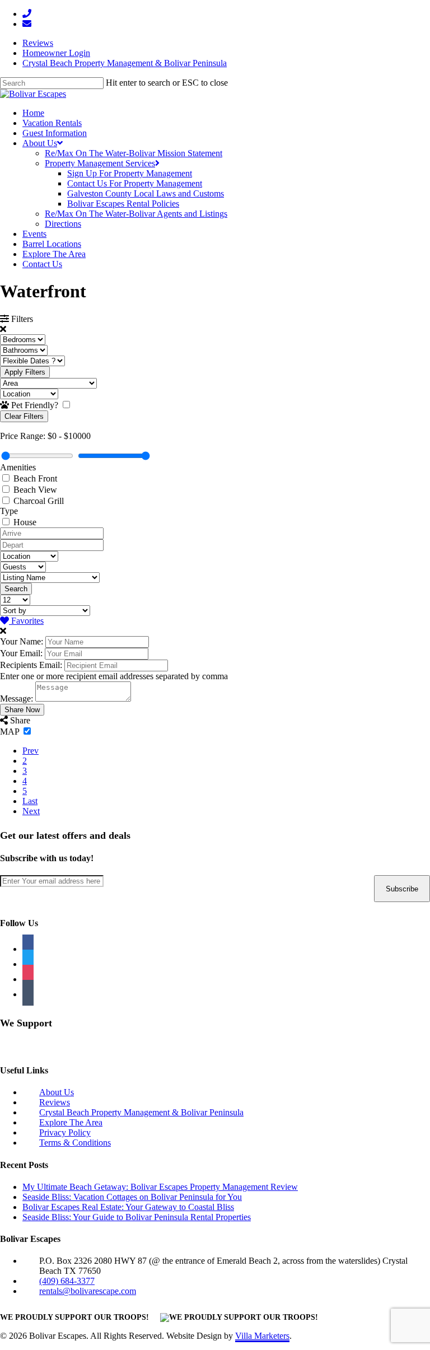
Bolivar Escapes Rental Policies (123, 203)
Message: (16, 698)
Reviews (37, 43)
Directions (63, 223)
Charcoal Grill (38, 501)
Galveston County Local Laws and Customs (145, 193)
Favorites (26, 620)
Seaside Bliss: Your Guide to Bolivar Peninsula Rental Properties (136, 1217)
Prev (30, 750)
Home (33, 113)
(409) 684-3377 (67, 1281)
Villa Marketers (262, 1335)
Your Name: (21, 641)
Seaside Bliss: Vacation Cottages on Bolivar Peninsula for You (132, 1197)
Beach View (35, 489)
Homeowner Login (56, 53)
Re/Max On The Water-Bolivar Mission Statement (133, 153)
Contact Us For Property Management (134, 183)
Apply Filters (24, 372)
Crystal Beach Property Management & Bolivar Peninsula (124, 63)
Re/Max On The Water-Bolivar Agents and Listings (136, 213)
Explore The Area (54, 254)
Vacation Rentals (52, 123)
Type (9, 511)
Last (30, 801)
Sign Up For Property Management (129, 173)
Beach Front (35, 478)
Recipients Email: (31, 665)
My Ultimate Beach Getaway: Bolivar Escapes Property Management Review (160, 1187)
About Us (39, 143)
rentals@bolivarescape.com (87, 1291)
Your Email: (21, 653)
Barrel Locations (51, 244)
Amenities (18, 467)
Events (34, 234)
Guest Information (54, 133)
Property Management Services (100, 163)
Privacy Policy (65, 1132)
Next (31, 811)
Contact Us (42, 264)
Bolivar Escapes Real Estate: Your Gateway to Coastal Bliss (128, 1207)
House (24, 522)
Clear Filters (24, 416)
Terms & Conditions (75, 1142)
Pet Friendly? (35, 405)
